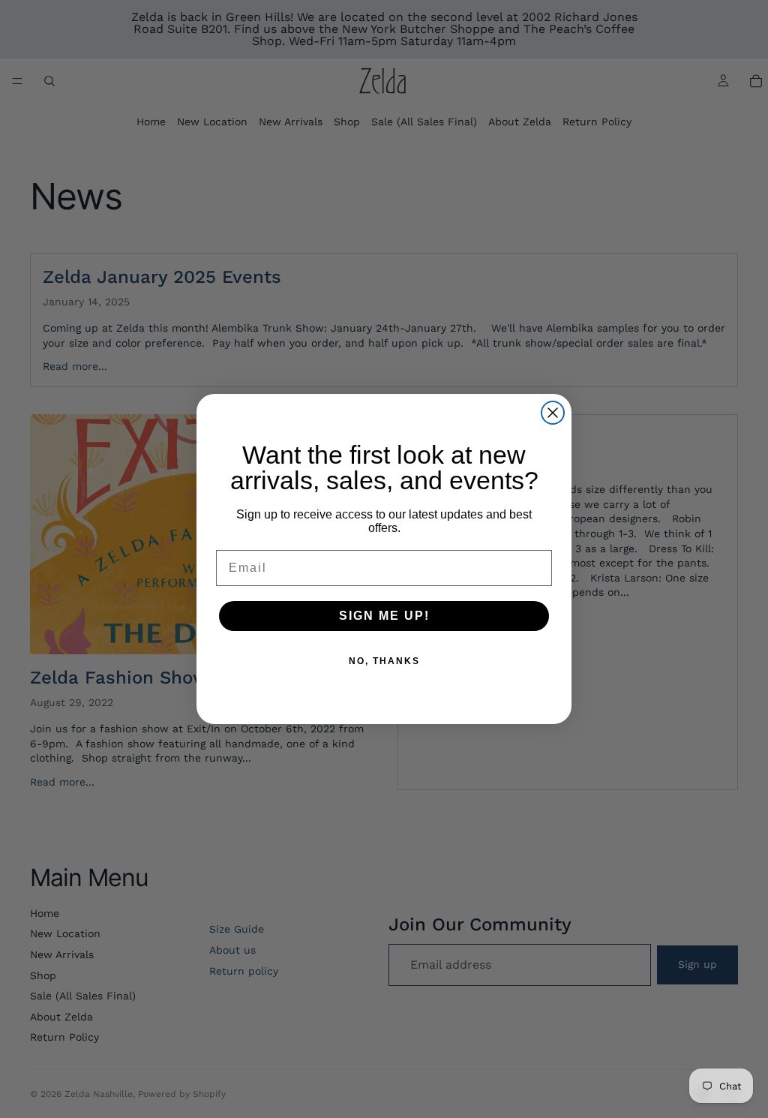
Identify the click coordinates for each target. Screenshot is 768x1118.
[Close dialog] (553, 412)
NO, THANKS (384, 661)
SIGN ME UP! (384, 615)
